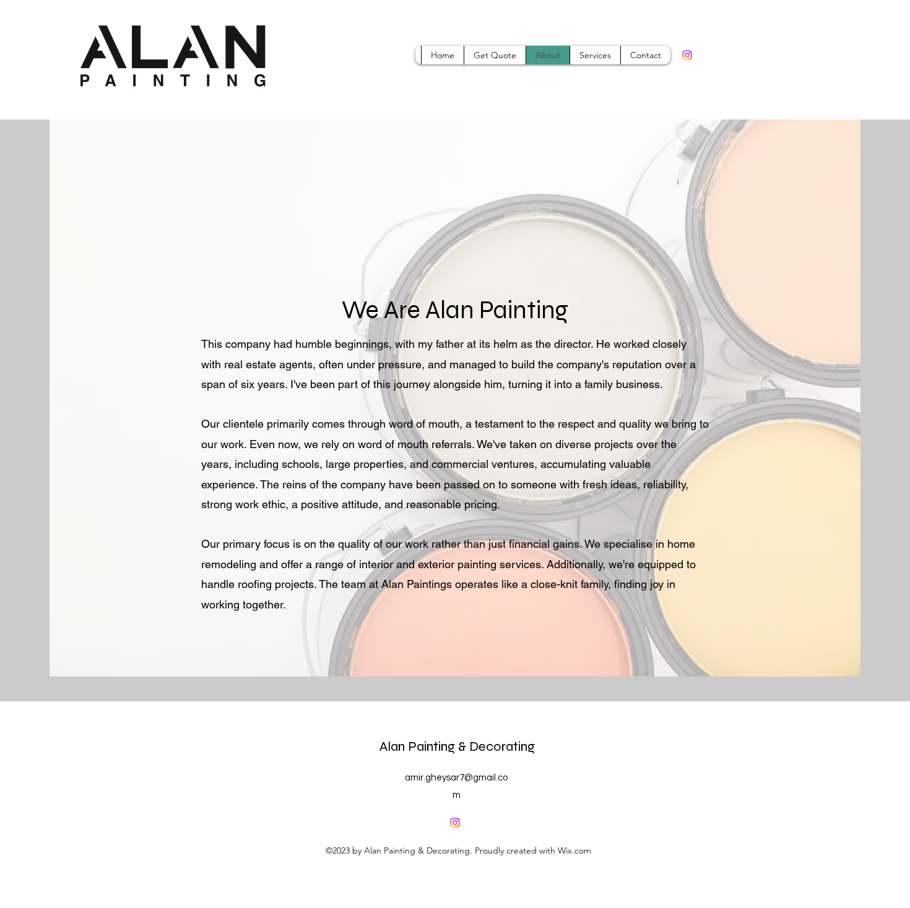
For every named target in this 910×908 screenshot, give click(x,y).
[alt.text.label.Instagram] (687, 55)
